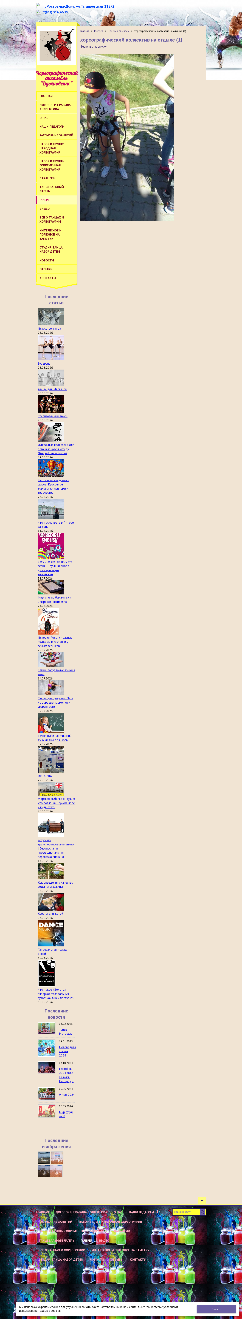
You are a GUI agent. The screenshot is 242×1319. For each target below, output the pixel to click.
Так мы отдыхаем (119, 31)
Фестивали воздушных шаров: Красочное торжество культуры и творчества (53, 486)
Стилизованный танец (53, 416)
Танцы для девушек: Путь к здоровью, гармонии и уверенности (55, 702)
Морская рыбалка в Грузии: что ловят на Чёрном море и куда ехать (56, 803)
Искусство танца (49, 328)
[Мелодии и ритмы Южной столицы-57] (56, 1171)
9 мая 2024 (67, 1095)
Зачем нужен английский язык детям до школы (54, 738)
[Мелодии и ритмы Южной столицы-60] (44, 1157)
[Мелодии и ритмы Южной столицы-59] (57, 1157)
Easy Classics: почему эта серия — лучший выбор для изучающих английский (55, 568)
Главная (84, 31)
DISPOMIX (45, 776)
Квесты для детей (50, 913)
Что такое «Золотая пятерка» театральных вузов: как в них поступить (56, 993)
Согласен (216, 1309)
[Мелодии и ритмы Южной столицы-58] (44, 1171)
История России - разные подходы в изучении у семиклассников (55, 641)
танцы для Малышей (52, 389)
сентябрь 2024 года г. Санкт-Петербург (66, 1075)
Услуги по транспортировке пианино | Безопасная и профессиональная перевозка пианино (56, 848)
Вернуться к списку (93, 46)
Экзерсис (44, 363)
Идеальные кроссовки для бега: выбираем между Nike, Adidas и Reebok (56, 449)
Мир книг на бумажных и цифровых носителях (55, 599)
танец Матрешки (66, 1031)
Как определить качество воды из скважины (55, 884)
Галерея (98, 31)
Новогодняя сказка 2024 (67, 1051)
